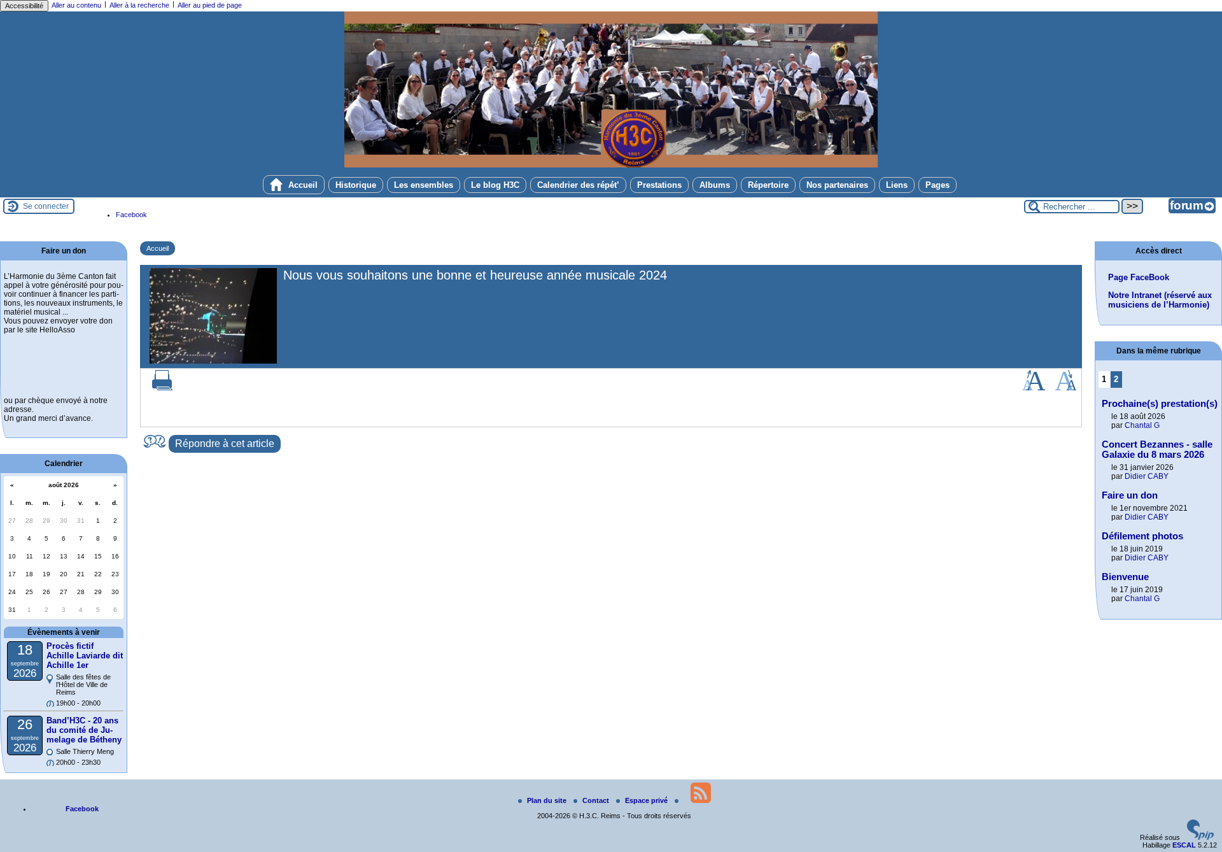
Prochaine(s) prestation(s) (1160, 404)
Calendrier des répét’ (578, 185)
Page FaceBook (1138, 277)
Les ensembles (423, 185)
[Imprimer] (162, 388)
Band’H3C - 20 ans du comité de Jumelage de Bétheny (84, 730)
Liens (897, 185)
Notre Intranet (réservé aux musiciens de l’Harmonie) (1160, 299)
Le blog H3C (495, 185)
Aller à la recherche (139, 5)
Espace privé (647, 800)
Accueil (302, 185)
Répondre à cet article (224, 443)
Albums (714, 185)
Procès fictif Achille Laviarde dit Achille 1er (84, 655)
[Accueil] (611, 165)
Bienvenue (1125, 577)
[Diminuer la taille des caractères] (1065, 388)
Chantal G (1142, 425)
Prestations (659, 185)
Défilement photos (1142, 536)
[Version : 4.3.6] (1200, 837)
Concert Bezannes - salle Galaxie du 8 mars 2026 (1157, 449)
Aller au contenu (76, 5)
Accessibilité (24, 6)
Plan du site (547, 800)
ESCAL (1184, 845)
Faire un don (1130, 495)
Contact (596, 800)
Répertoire (768, 185)
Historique (355, 185)
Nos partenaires (837, 185)
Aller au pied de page (210, 5)
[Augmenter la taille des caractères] (1033, 388)
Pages (937, 185)
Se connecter (46, 206)
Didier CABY (1147, 476)
